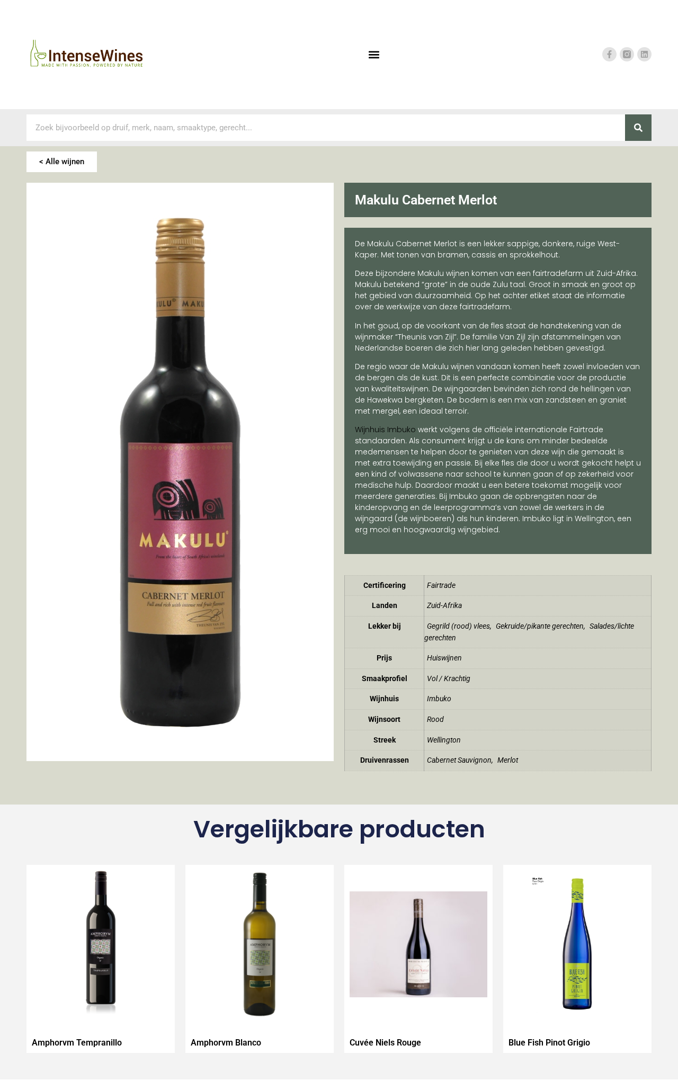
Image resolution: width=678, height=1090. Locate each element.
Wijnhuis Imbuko (385, 429)
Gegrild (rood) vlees (458, 626)
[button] (373, 54)
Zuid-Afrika (444, 605)
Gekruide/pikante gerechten (540, 626)
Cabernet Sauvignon (459, 760)
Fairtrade (441, 585)
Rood (435, 719)
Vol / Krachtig (448, 678)
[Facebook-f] (609, 54)
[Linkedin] (644, 54)
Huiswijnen (444, 658)
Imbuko (439, 698)
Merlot (507, 760)
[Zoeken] (638, 127)
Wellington (444, 740)
